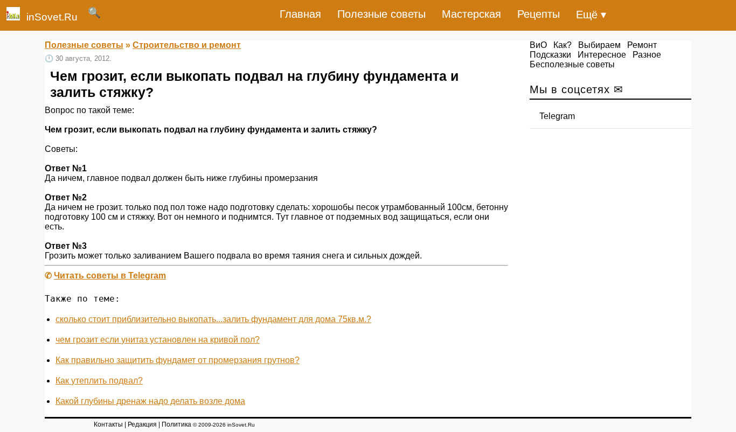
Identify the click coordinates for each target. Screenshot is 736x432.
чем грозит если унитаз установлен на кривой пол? (157, 339)
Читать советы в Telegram (110, 275)
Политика (176, 424)
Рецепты (538, 14)
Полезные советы (381, 14)
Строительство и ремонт (187, 45)
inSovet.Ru (52, 17)
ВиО (538, 45)
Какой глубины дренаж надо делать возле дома (150, 401)
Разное (647, 54)
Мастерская (471, 14)
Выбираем (599, 45)
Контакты (108, 424)
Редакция (142, 424)
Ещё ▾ (591, 14)
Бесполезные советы (572, 64)
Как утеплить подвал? (99, 380)
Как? (562, 45)
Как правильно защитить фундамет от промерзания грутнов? (177, 360)
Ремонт (642, 45)
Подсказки (550, 54)
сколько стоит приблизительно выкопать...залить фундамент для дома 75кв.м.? (213, 319)
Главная (300, 14)
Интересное (602, 54)
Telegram (557, 116)
